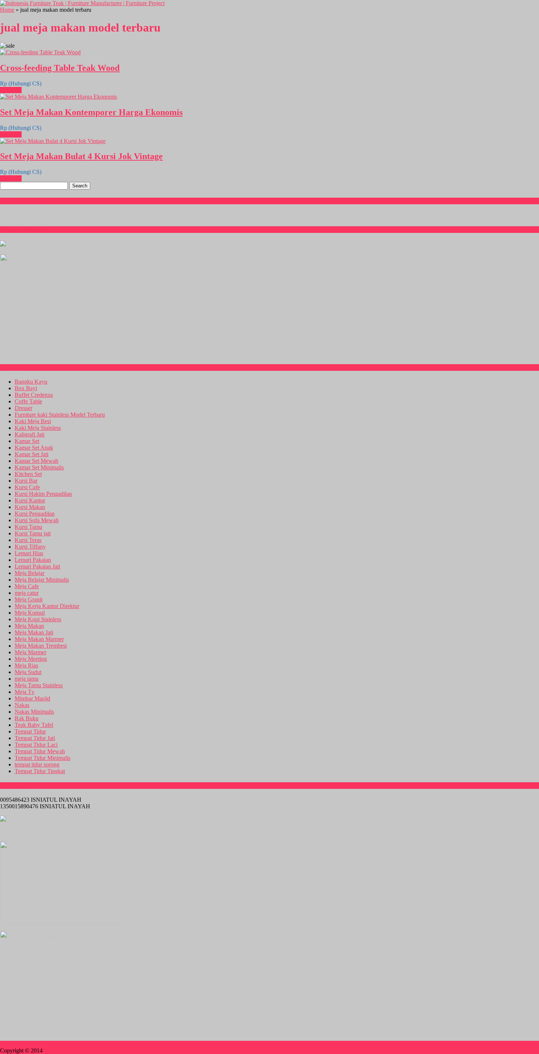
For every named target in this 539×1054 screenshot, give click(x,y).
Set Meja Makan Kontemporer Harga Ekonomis (91, 112)
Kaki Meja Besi (33, 421)
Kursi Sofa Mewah (37, 520)
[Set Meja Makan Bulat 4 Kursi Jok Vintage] (53, 141)
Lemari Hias (29, 553)
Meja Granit (29, 599)
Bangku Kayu (31, 381)
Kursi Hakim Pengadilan (43, 494)
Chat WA (11, 90)
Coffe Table (28, 401)
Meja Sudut (28, 672)
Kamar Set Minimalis (39, 467)
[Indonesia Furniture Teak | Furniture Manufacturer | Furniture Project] (82, 3)
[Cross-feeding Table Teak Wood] (40, 52)
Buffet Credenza (34, 395)
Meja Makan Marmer (39, 639)
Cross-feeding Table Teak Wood (60, 68)
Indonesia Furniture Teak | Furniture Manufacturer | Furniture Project (123, 1050)
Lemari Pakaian (33, 560)
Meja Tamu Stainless (39, 685)
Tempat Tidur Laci (36, 745)
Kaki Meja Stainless (38, 428)
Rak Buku (26, 718)
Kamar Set (27, 441)
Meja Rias (26, 665)
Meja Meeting (31, 659)
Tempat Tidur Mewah (40, 751)
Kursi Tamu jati (33, 533)
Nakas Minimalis (34, 712)
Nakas (22, 705)
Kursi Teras (28, 540)
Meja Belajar (29, 573)
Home (7, 10)
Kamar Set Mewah (36, 461)
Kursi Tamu (28, 527)
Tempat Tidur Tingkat (40, 771)
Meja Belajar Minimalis (42, 580)
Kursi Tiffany (30, 547)
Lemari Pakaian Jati (37, 566)
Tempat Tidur (30, 731)
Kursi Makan (30, 507)
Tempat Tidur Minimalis (42, 758)
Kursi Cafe (27, 487)
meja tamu (26, 679)
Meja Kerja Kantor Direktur (47, 606)
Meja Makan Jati (34, 632)
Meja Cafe (27, 586)
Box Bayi (26, 388)
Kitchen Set (28, 474)
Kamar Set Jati (31, 454)
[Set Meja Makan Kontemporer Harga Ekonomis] (58, 97)
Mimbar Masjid (32, 698)
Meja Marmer (30, 652)
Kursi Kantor (30, 500)
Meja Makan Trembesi (41, 646)
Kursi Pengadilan (35, 513)
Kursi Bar (26, 480)
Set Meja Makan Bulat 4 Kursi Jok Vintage (81, 156)
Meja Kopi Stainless (38, 619)
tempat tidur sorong (37, 764)
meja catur (26, 593)
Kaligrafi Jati (29, 434)
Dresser (23, 408)
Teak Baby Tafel (34, 725)
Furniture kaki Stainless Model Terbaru (60, 414)
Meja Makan (29, 626)
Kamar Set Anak (34, 447)
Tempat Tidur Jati (35, 738)
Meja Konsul (30, 613)
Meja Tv (24, 692)
